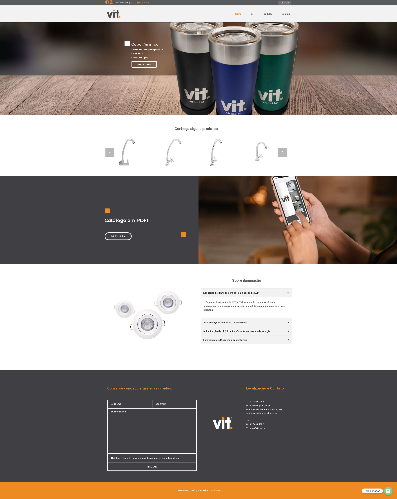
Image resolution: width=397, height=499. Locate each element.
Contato (286, 14)
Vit (252, 14)
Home (238, 14)
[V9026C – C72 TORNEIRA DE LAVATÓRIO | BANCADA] (269, 161)
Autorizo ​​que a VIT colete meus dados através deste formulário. (146, 458)
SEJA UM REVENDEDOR (141, 3)
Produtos (267, 14)
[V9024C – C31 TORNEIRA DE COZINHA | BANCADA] (133, 161)
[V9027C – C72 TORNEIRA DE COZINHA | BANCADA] (178, 161)
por (198, 490)
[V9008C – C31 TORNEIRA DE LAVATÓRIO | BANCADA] (223, 161)
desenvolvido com (185, 490)
